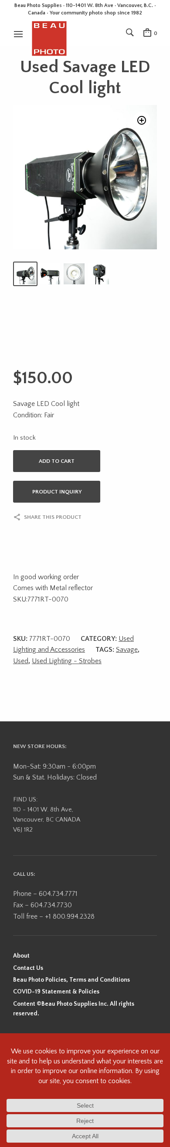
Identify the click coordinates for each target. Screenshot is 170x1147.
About (21, 955)
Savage (127, 650)
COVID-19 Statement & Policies (56, 991)
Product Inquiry (57, 492)
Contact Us (28, 968)
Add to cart (57, 461)
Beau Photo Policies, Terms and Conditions (71, 979)
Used (20, 661)
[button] (141, 120)
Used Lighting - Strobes (67, 661)
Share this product (53, 517)
